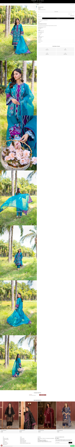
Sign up (70, 442)
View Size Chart (56, 11)
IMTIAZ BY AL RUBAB (5, 438)
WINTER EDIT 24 (5, 444)
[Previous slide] (1, 415)
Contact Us (39, 42)
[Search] (70, 4)
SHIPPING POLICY (22, 439)
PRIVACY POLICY (22, 438)
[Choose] (17, 428)
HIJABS (4, 440)
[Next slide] (18, 415)
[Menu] (2, 4)
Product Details (39, 21)
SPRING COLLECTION (5, 439)
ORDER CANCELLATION (23, 440)
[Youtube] (57, 438)
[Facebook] (55, 438)
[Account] (72, 4)
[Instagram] (56, 438)
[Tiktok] (58, 438)
